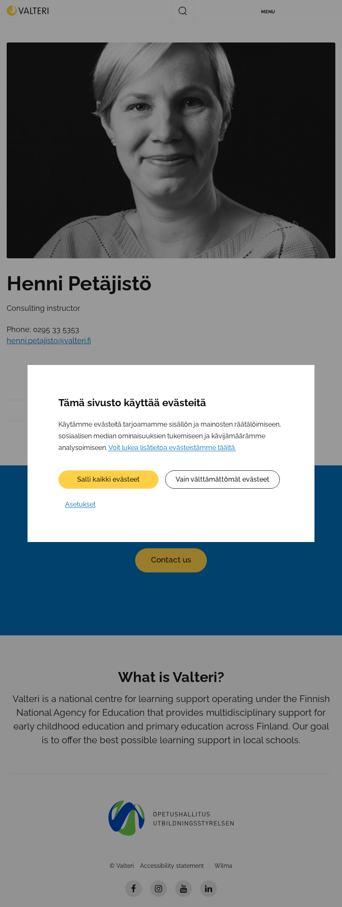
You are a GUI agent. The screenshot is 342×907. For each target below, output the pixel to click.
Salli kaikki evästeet (108, 479)
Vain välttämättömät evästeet (222, 479)
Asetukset (80, 504)
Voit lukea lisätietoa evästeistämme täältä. (172, 448)
